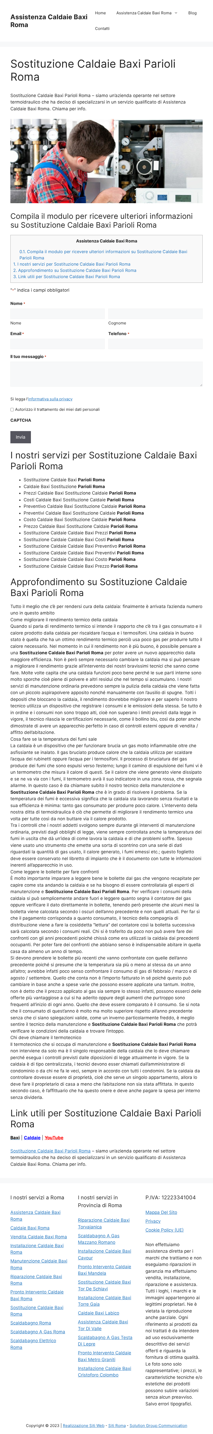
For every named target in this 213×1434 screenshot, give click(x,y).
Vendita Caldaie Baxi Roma (38, 1236)
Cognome (117, 323)
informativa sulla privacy (50, 398)
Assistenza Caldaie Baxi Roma (143, 12)
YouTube (54, 1137)
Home (100, 12)
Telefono (118, 333)
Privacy (153, 1221)
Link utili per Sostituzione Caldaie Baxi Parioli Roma (66, 276)
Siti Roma (117, 1425)
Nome (15, 323)
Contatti (102, 28)
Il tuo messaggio (28, 356)
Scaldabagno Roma (30, 1323)
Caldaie (32, 1137)
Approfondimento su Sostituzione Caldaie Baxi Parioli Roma (74, 270)
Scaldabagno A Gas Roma (37, 1331)
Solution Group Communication (158, 1425)
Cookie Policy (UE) (164, 1230)
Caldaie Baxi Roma (30, 1228)
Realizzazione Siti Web (83, 1425)
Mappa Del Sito (161, 1212)
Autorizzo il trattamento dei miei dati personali (57, 409)
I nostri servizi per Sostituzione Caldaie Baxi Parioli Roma (71, 264)
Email (17, 333)
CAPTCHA (20, 420)
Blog (192, 12)
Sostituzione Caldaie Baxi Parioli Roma (50, 1151)
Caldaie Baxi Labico (98, 1313)
